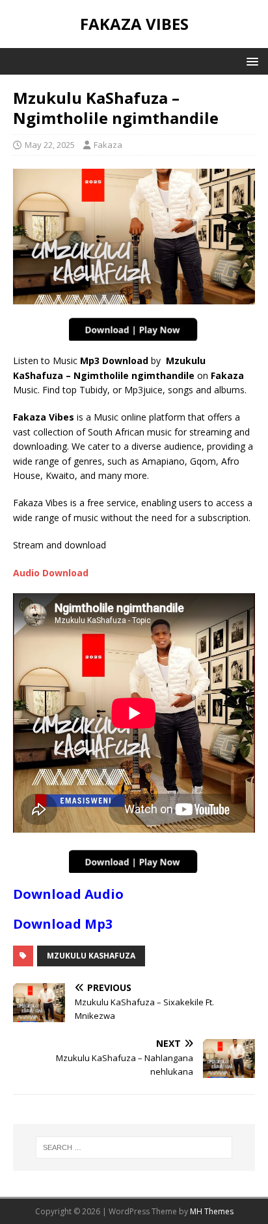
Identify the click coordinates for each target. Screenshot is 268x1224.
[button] (250, 60)
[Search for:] (134, 1147)
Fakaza (108, 145)
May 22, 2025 (50, 145)
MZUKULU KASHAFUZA (91, 955)
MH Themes (212, 1211)
